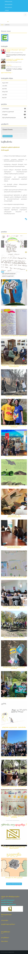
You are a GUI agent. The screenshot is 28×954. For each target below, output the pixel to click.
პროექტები (13, 114)
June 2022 (4, 85)
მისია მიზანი (4, 941)
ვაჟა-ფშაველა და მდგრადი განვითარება (14, 335)
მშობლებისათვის (8, 7)
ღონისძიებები (13, 108)
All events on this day (7, 136)
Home (2, 24)
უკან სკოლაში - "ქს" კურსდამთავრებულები (14, 516)
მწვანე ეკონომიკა (14, 486)
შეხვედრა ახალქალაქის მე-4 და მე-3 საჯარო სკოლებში (14, 607)
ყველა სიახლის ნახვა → (6, 72)
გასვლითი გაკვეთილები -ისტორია (14, 637)
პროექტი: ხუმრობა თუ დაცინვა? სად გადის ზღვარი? (14, 847)
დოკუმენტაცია (5, 937)
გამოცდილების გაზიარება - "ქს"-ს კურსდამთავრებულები (14, 547)
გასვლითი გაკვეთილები (13, 111)
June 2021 (4, 94)
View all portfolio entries (14, 883)
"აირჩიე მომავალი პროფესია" (14, 456)
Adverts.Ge (11, 952)
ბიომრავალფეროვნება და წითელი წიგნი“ (14, 577)
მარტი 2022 (5, 91)
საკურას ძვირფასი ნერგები (14, 396)
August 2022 (5, 82)
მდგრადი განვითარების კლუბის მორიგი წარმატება (14, 426)
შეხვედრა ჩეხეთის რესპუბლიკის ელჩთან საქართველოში (14, 365)
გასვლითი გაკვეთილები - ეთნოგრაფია (14, 786)
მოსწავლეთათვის (8, 1)
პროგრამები (4, 920)
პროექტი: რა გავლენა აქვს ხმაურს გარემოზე (14, 816)
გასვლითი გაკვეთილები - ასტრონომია (14, 727)
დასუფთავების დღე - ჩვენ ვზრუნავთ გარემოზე (14, 667)
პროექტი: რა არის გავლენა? (14, 877)
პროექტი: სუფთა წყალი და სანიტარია (14, 698)
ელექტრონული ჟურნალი (8, 924)
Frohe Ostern (8, 65)
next (25, 244)
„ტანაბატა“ (14, 306)
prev (2, 244)
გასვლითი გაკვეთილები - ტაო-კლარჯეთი (14, 757)
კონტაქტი (7, 10)
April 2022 (4, 88)
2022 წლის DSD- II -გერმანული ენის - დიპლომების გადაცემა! (15, 60)
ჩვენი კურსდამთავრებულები (13, 117)
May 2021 (4, 97)
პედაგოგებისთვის (8, 4)
